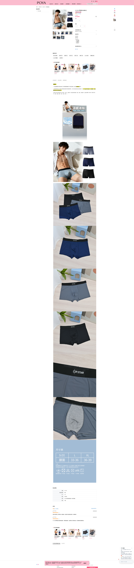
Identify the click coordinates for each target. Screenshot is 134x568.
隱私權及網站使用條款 (60, 567)
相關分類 (54, 53)
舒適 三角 (60, 55)
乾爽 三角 (81, 55)
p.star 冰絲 (86, 55)
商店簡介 (58, 566)
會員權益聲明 (73, 566)
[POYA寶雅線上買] (42, 2)
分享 (77, 49)
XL (79, 20)
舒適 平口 (65, 55)
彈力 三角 (76, 55)
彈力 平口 (71, 55)
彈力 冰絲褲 (55, 55)
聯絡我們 (73, 567)
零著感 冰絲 (92, 55)
